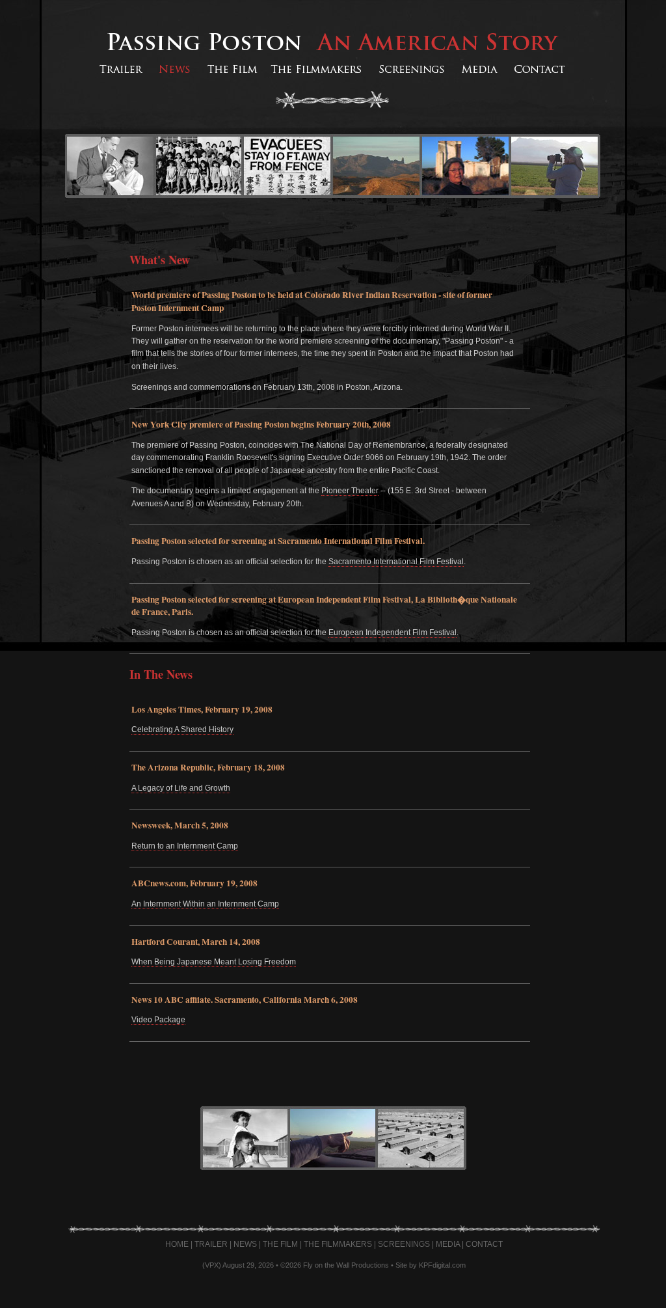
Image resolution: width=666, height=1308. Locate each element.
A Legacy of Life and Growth (180, 788)
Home (177, 1244)
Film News (174, 70)
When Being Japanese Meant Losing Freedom (213, 961)
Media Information (479, 70)
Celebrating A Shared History (182, 729)
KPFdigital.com (442, 1265)
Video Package (158, 1019)
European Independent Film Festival (392, 632)
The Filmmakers (338, 1244)
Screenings (404, 1244)
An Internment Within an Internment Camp (205, 903)
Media (448, 1244)
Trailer (211, 1244)
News (245, 1244)
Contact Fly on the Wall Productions (540, 70)
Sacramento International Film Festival (396, 561)
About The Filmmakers (317, 70)
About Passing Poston (230, 70)
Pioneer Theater (350, 490)
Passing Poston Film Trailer (119, 70)
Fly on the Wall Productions (346, 1265)
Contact (484, 1244)
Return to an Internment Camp (184, 846)
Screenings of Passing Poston (411, 70)
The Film (280, 1244)
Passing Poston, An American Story (333, 41)
